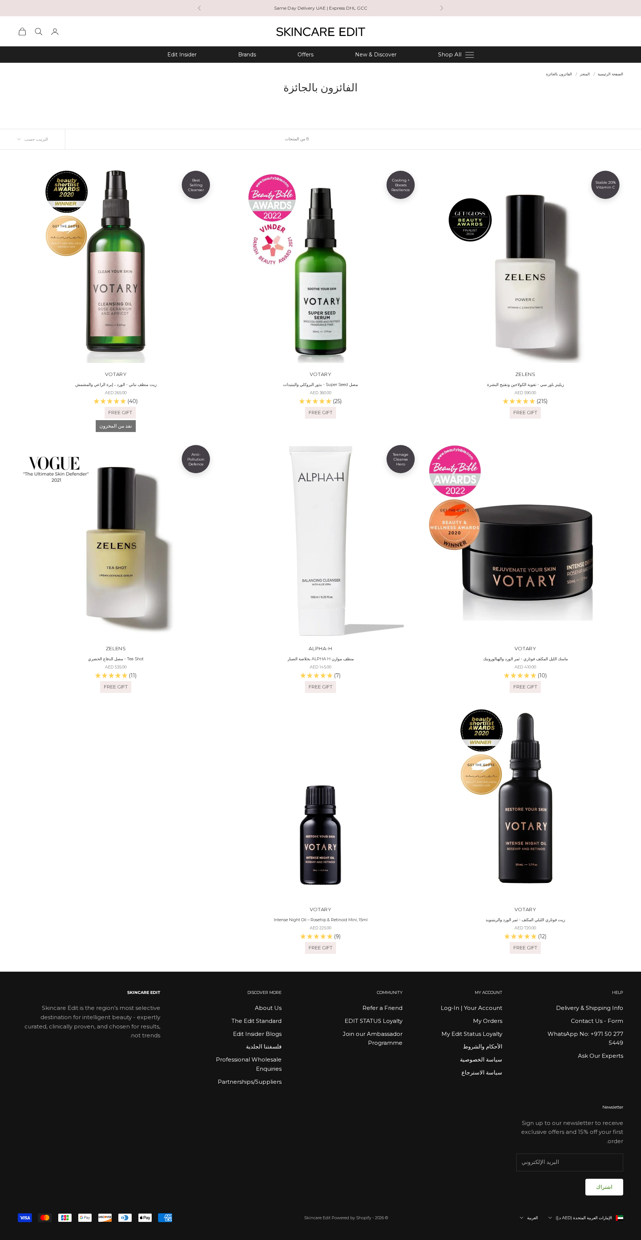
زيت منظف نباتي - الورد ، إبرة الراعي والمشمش (116, 384)
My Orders (487, 1020)
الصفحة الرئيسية (610, 74)
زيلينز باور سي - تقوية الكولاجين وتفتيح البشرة (525, 384)
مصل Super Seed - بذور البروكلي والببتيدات (320, 384)
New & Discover (376, 54)
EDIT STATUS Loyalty (373, 1020)
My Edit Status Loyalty (471, 1033)
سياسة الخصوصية (481, 1059)
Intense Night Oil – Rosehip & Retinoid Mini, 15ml (321, 919)
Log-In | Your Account (471, 1007)
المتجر (585, 74)
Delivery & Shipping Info (589, 1007)
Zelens (525, 374)
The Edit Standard (256, 1020)
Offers (305, 54)
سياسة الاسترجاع (481, 1072)
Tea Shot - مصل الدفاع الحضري (116, 659)
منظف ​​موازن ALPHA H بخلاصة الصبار (320, 659)
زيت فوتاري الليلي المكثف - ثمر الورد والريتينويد (525, 919)
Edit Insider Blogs (257, 1033)
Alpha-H (320, 648)
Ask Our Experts (600, 1055)
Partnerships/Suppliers (250, 1081)
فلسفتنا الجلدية (264, 1046)
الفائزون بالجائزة (559, 74)
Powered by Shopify (351, 1217)
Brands (247, 54)
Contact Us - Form (597, 1020)
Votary (321, 374)
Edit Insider (182, 54)
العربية (532, 1217)
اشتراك (604, 1187)
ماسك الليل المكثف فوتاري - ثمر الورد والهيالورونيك (525, 659)
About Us (268, 1007)
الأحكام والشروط (482, 1046)
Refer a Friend (382, 1007)
